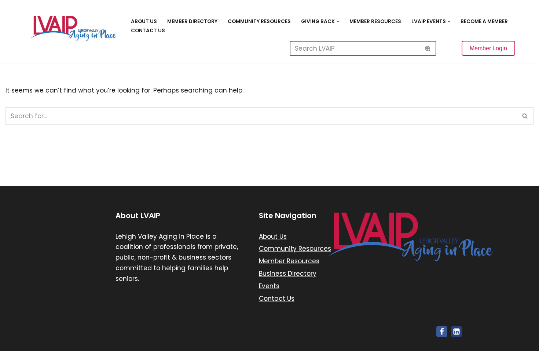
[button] (338, 21)
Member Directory (192, 21)
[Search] (427, 48)
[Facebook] (441, 331)
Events (269, 286)
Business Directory (287, 273)
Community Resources (259, 21)
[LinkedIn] (456, 331)
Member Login (488, 48)
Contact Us (148, 30)
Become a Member (484, 21)
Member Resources (375, 21)
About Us (144, 21)
